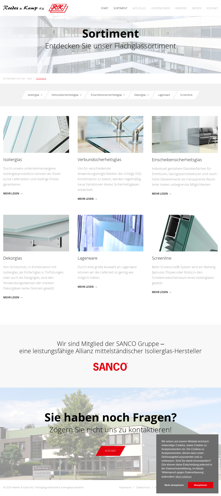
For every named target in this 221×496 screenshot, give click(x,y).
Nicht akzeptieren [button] (174, 485)
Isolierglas (33, 95)
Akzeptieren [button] (200, 485)
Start (104, 8)
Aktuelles (139, 8)
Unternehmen (160, 8)
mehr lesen (11, 193)
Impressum (125, 487)
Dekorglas (140, 95)
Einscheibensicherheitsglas (106, 95)
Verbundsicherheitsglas (65, 95)
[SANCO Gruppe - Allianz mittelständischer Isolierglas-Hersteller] (110, 371)
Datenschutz (143, 487)
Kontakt (212, 8)
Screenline (186, 95)
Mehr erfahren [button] (184, 476)
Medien (197, 8)
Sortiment (120, 8)
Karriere (181, 8)
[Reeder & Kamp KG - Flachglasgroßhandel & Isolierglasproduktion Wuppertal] (35, 11)
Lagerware (164, 95)
